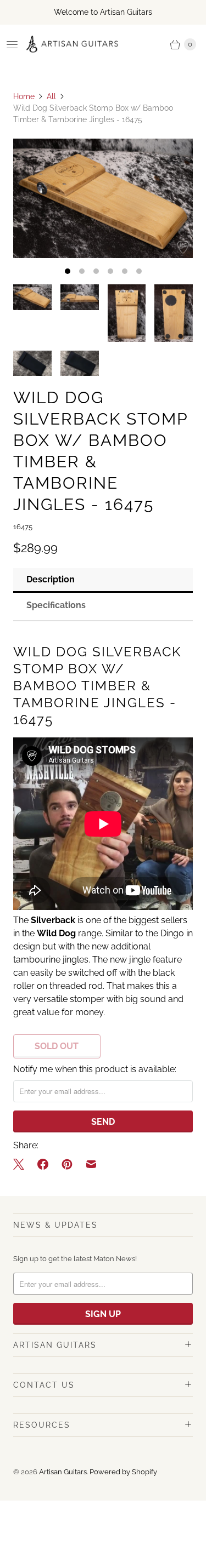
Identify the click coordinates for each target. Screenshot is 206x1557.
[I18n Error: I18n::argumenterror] (32, 297)
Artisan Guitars (63, 1472)
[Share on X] (22, 1164)
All (51, 96)
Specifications (56, 605)
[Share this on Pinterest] (67, 1164)
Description (50, 579)
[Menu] (12, 44)
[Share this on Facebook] (43, 1164)
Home (24, 96)
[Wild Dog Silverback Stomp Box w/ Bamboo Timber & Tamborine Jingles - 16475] (103, 198)
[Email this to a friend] (91, 1164)
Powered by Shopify (123, 1472)
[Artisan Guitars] (72, 44)
